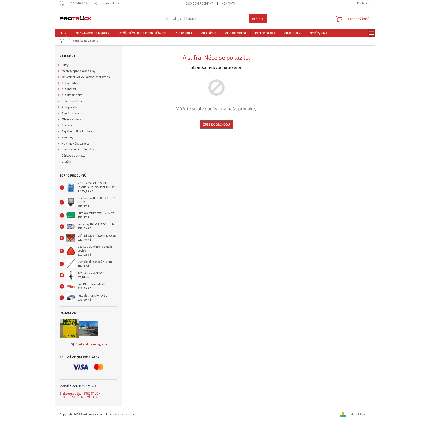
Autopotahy (70, 107)
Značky (67, 161)
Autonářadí (69, 89)
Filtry (65, 65)
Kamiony (67, 137)
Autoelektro (70, 83)
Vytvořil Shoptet (360, 414)
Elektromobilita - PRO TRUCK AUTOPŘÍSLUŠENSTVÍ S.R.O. (80, 395)
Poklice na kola (72, 101)
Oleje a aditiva (71, 119)
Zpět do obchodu (216, 124)
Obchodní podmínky (199, 4)
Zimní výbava (70, 113)
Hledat (257, 19)
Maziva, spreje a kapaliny (78, 71)
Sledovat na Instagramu (92, 344)
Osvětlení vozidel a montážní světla (86, 77)
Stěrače (67, 125)
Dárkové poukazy (73, 155)
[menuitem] (63, 33)
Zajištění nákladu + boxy (78, 131)
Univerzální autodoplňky (78, 149)
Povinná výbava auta (75, 143)
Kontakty (228, 4)
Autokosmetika (72, 95)
